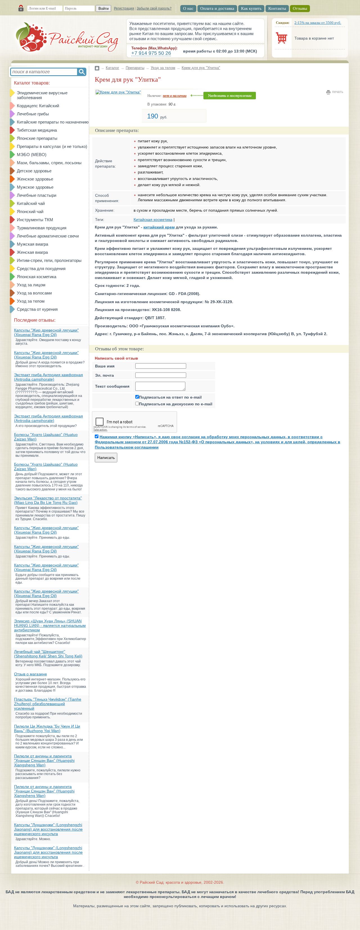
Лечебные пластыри (36, 195)
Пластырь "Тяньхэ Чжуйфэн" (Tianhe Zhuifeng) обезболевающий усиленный (47, 703)
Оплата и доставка (217, 8)
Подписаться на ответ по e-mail (170, 397)
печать (337, 92)
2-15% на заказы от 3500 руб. (317, 22)
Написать (106, 457)
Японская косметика (36, 276)
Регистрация (124, 8)
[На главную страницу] (97, 65)
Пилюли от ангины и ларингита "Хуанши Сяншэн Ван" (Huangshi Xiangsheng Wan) (44, 760)
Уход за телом (30, 301)
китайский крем (159, 227)
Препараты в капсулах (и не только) (52, 146)
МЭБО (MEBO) (31, 154)
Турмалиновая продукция (41, 227)
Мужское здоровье (35, 187)
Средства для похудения (41, 268)
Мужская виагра (32, 244)
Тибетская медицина (37, 130)
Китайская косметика (153, 219)
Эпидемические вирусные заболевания (42, 95)
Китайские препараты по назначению (53, 122)
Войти (103, 8)
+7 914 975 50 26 (151, 53)
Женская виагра (32, 252)
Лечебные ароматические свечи (48, 236)
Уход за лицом (31, 284)
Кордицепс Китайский (38, 105)
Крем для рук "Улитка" (201, 68)
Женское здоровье (35, 179)
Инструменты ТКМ (35, 219)
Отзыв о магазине (30, 674)
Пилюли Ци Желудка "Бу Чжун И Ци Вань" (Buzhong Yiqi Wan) (47, 728)
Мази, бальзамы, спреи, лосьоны (49, 162)
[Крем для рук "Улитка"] (118, 92)
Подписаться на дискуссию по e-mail (175, 404)
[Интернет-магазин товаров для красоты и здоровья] (67, 37)
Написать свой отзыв (116, 358)
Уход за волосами (34, 293)
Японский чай (30, 211)
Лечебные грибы (33, 113)
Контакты (277, 8)
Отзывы (300, 8)
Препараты (135, 68)
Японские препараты (37, 138)
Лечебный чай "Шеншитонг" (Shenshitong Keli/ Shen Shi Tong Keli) (48, 653)
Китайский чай (31, 203)
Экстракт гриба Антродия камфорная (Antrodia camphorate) (48, 377)
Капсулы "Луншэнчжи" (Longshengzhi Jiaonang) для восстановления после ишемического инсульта (48, 829)
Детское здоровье (34, 170)
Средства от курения (37, 309)
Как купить (251, 8)
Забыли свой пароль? (154, 8)
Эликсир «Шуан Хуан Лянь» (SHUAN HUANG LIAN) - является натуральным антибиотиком (50, 625)
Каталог (112, 68)
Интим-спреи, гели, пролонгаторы (49, 260)
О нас (188, 8)
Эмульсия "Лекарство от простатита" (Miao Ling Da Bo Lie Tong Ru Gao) (48, 500)
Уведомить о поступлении (229, 95)
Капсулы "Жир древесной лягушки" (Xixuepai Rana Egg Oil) (46, 332)
